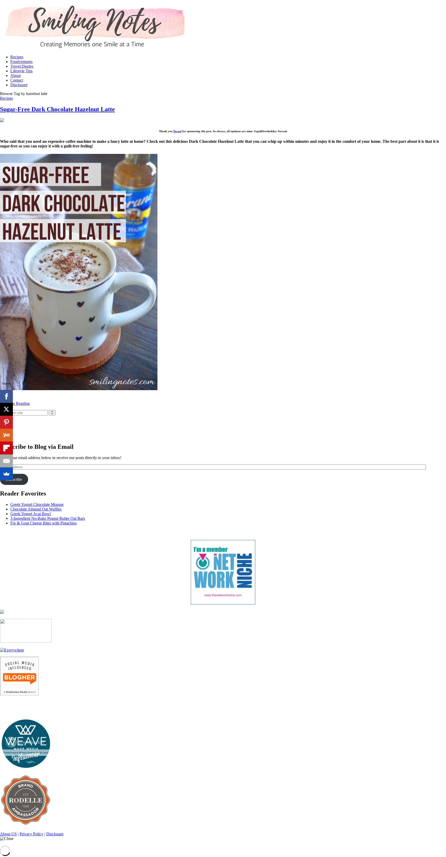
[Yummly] (6, 435)
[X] (6, 409)
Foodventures (21, 61)
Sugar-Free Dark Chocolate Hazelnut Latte (57, 109)
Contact (16, 80)
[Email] (6, 460)
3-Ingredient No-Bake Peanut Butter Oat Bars (47, 518)
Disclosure (19, 85)
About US (8, 834)
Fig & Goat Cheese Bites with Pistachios (43, 523)
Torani (177, 131)
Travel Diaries (21, 66)
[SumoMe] (6, 473)
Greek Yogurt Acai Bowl (30, 514)
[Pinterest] (6, 422)
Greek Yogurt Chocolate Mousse (36, 504)
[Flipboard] (6, 448)
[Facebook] (6, 396)
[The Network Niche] (223, 603)
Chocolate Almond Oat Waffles (35, 509)
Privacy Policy (31, 834)
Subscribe (14, 479)
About (15, 75)
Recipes (16, 57)
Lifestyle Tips (21, 71)
